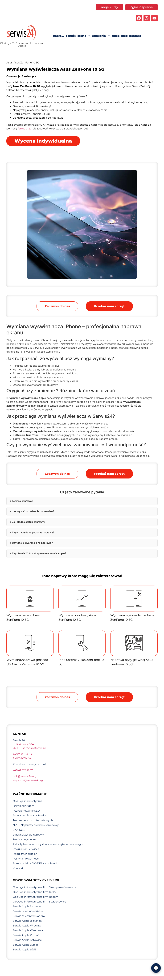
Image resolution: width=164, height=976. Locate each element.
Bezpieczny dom (23, 805)
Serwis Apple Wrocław (27, 925)
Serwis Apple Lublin (25, 944)
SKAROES (19, 829)
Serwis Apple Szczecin (27, 906)
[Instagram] (147, 18)
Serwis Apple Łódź (24, 949)
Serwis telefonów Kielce (28, 911)
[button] (109, 306)
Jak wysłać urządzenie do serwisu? (33, 511)
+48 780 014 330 (23, 754)
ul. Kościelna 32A (23, 744)
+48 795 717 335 (22, 757)
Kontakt (18, 868)
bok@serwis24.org (25, 776)
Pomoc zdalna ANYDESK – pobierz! (35, 863)
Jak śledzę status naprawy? (28, 521)
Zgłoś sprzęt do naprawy (28, 834)
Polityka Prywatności (26, 858)
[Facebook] (139, 18)
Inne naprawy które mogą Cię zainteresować (82, 576)
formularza (24, 128)
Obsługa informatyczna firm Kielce (35, 892)
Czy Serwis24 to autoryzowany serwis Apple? (39, 553)
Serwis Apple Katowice (27, 939)
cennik (71, 35)
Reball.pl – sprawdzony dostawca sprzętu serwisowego (47, 844)
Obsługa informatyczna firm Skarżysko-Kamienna (44, 887)
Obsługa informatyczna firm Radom (35, 896)
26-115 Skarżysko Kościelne (30, 748)
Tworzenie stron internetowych (33, 820)
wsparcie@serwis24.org (28, 780)
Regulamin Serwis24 (26, 849)
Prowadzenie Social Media (29, 815)
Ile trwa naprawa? (22, 500)
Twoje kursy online (25, 839)
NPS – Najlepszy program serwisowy (36, 825)
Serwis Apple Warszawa (28, 930)
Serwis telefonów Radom (29, 916)
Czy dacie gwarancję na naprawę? (32, 542)
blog (124, 35)
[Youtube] (154, 18)
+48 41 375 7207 (23, 770)
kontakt (135, 35)
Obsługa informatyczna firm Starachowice (39, 901)
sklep (116, 35)
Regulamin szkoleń (25, 853)
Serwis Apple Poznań (26, 935)
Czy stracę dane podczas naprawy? (33, 532)
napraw (58, 35)
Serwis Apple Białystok (27, 920)
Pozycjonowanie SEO (26, 810)
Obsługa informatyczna (27, 801)
